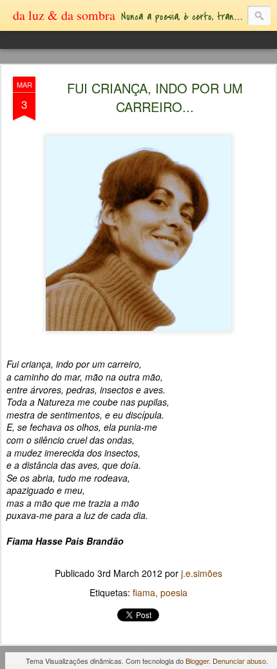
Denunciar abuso (239, 660)
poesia (173, 592)
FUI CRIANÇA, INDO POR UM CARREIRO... (155, 97)
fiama (144, 592)
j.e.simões (201, 573)
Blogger (197, 660)
